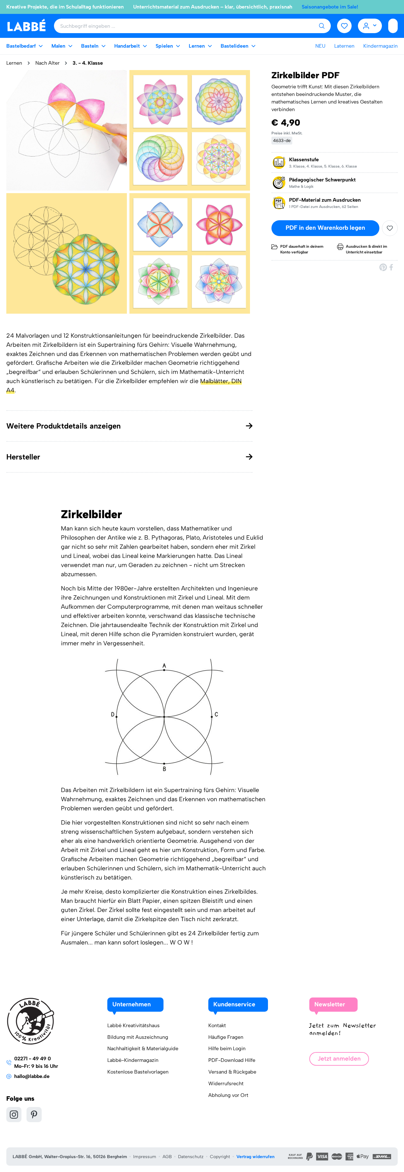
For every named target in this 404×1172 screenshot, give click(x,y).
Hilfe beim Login (227, 1048)
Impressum (144, 1156)
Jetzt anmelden (339, 1058)
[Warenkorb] (393, 26)
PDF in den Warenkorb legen (325, 228)
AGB (167, 1156)
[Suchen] (321, 26)
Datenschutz (191, 1156)
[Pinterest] (383, 267)
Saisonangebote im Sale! (330, 7)
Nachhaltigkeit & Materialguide (142, 1048)
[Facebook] (391, 267)
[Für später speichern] (390, 228)
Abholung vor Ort (228, 1095)
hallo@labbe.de (32, 1076)
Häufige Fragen (225, 1037)
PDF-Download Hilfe (231, 1060)
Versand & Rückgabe (232, 1072)
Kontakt (217, 1025)
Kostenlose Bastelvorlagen (138, 1072)
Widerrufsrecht (226, 1083)
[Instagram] (13, 1114)
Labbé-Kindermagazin (132, 1060)
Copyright (220, 1156)
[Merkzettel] (344, 26)
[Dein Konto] (370, 26)
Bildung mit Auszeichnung (137, 1037)
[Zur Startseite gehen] (26, 25)
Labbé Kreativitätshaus (133, 1025)
